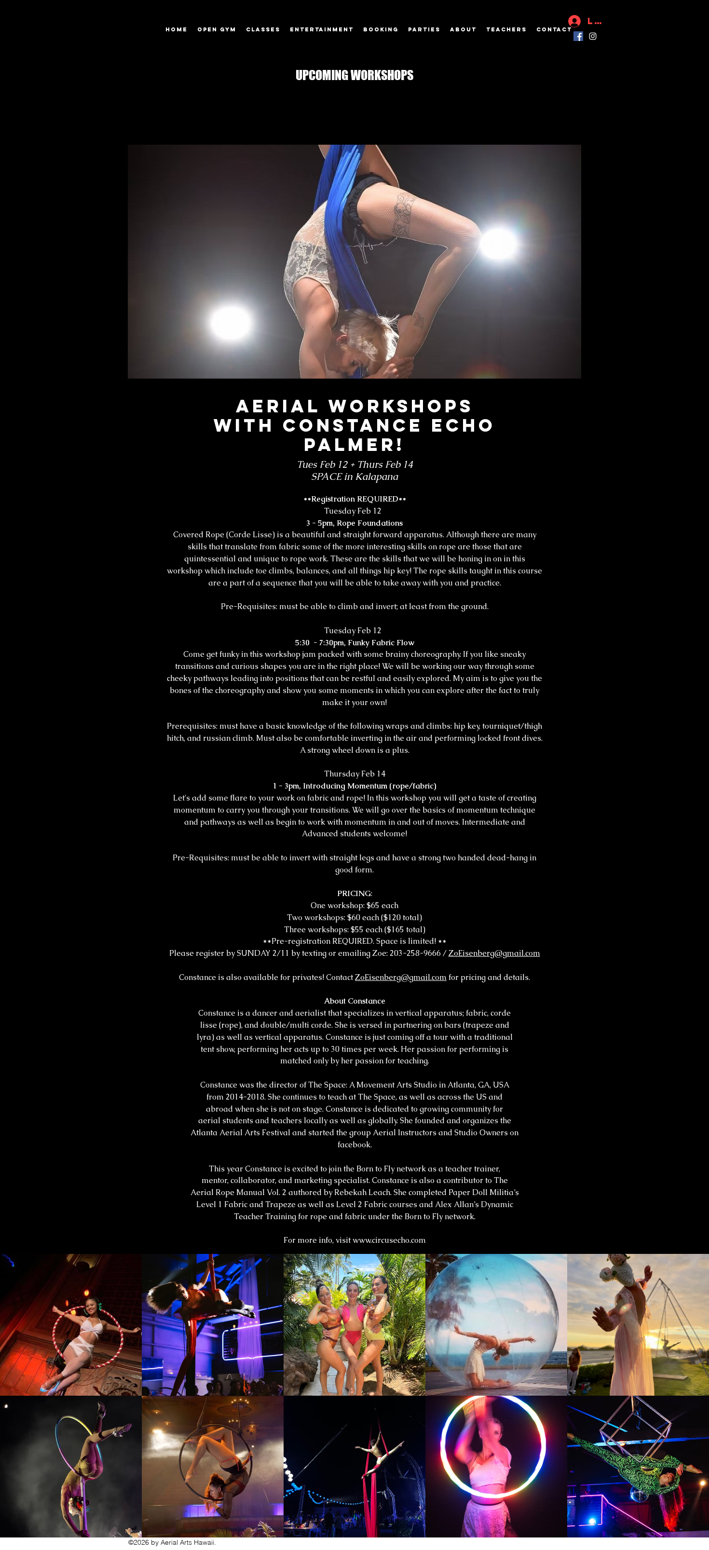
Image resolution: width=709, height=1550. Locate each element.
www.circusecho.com (389, 1240)
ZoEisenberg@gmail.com (494, 953)
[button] (351, 262)
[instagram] (593, 36)
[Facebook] (578, 36)
